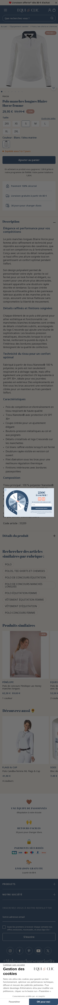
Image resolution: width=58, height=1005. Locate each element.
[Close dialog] (5, 490)
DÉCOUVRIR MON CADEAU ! (41, 508)
